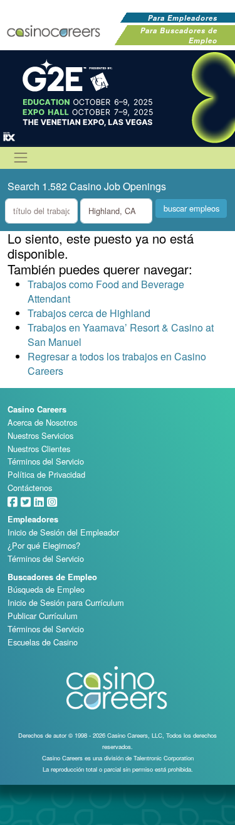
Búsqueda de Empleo (46, 589)
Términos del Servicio (46, 461)
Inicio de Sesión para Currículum (66, 602)
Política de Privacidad (46, 474)
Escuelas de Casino (43, 642)
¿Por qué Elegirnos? (44, 545)
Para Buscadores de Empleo (178, 35)
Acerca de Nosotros (42, 422)
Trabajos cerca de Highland (89, 313)
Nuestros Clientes (39, 449)
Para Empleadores (182, 18)
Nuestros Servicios (40, 435)
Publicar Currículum (43, 616)
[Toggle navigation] (21, 157)
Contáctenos (30, 487)
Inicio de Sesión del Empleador (63, 532)
